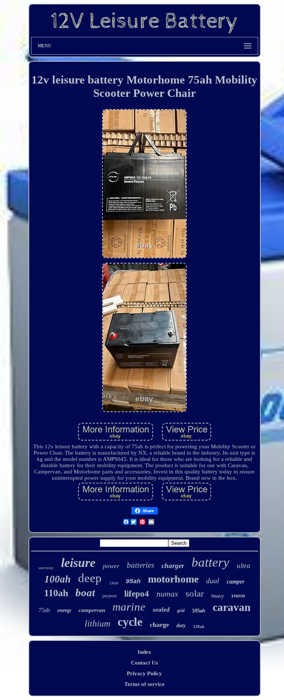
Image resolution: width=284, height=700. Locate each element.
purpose (109, 595)
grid (181, 610)
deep (90, 578)
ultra (243, 566)
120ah (198, 626)
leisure (78, 563)
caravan (232, 607)
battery (210, 562)
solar (195, 593)
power (111, 566)
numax (167, 593)
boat (85, 592)
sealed (161, 609)
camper (235, 581)
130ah (113, 583)
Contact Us (144, 663)
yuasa (238, 595)
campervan (92, 610)
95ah (133, 581)
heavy (217, 596)
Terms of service (144, 684)
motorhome (173, 579)
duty (181, 625)
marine (128, 606)
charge (159, 624)
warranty (46, 567)
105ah (198, 611)
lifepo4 (136, 593)
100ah (57, 579)
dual (212, 581)
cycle (130, 621)
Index (144, 652)
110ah (56, 593)
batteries (140, 565)
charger (173, 566)
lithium (97, 623)
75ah (44, 610)
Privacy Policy (144, 673)
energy (64, 610)
